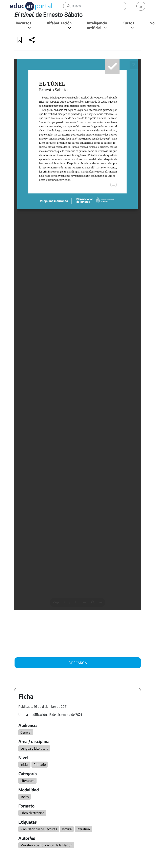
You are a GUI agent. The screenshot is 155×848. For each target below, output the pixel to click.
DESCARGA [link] (78, 662)
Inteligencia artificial (97, 25)
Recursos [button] (23, 23)
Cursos (128, 23)
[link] (140, 6)
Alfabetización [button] (59, 23)
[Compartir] (32, 39)
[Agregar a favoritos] (19, 39)
